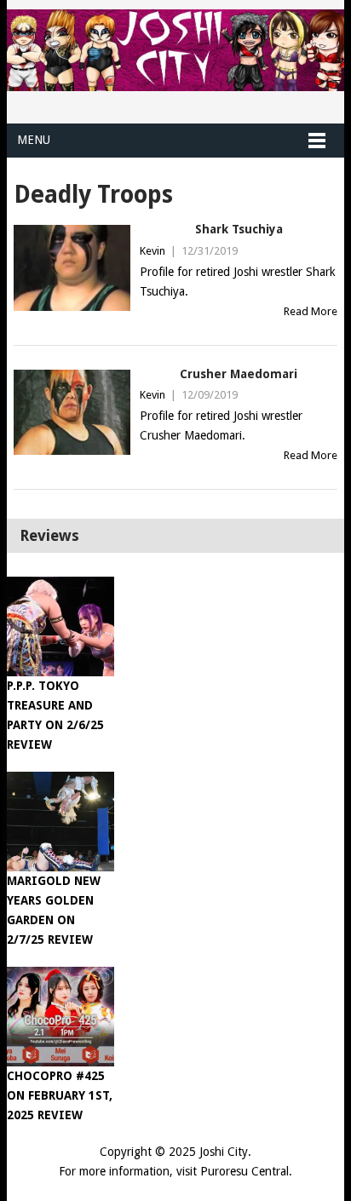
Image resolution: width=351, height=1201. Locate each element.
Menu (33, 140)
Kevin (152, 250)
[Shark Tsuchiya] (72, 268)
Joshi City (223, 1151)
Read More (310, 311)
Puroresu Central (244, 1171)
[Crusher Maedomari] (72, 413)
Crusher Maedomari (238, 374)
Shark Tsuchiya (239, 229)
